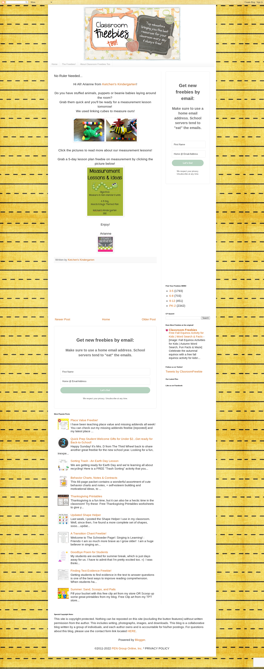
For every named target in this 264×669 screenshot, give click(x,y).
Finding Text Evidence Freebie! (91, 570)
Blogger (140, 639)
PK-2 (172, 305)
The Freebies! (69, 64)
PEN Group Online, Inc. (127, 648)
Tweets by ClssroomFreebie (184, 371)
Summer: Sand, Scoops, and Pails (93, 589)
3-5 (171, 290)
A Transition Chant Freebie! (88, 533)
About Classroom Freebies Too (95, 64)
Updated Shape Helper (86, 515)
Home (54, 64)
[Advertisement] (105, 290)
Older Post (149, 319)
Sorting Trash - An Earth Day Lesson (95, 461)
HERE (132, 631)
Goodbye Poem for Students (89, 552)
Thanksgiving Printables (86, 496)
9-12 (172, 300)
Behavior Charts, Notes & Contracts (94, 477)
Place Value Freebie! (84, 420)
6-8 (171, 295)
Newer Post (62, 319)
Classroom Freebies (183, 330)
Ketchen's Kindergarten (119, 84)
